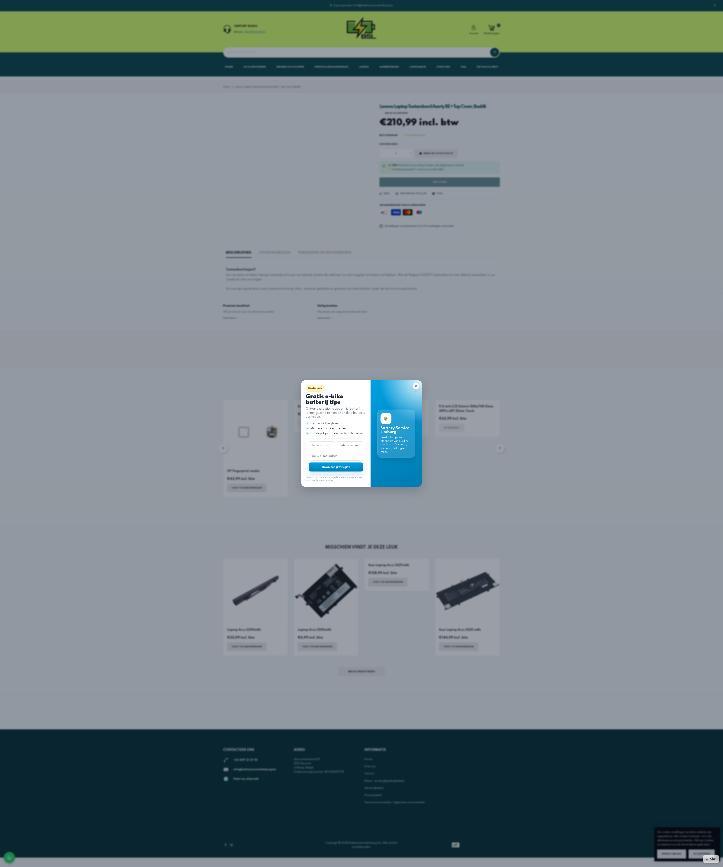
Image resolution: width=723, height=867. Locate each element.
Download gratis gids (336, 467)
